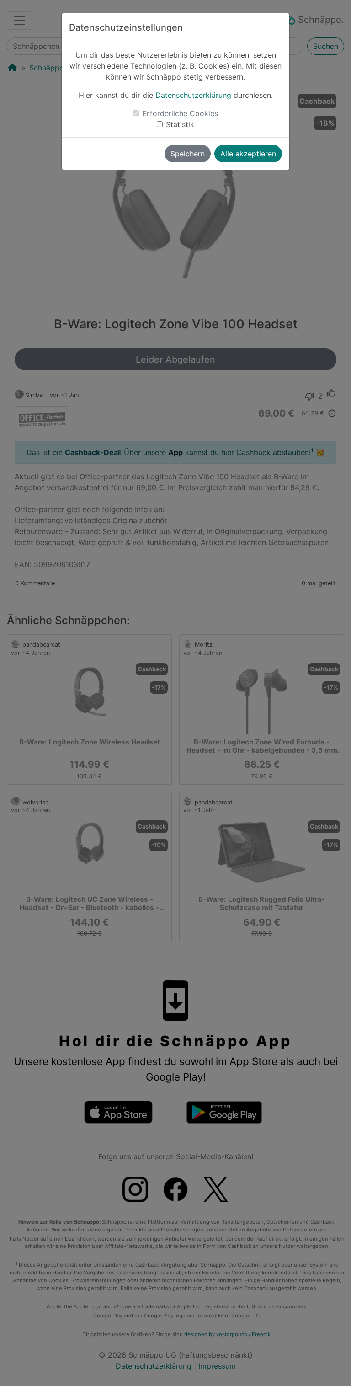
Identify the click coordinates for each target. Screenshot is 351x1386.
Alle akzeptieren (248, 153)
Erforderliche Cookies (180, 113)
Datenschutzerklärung (193, 95)
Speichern (187, 153)
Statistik (180, 124)
